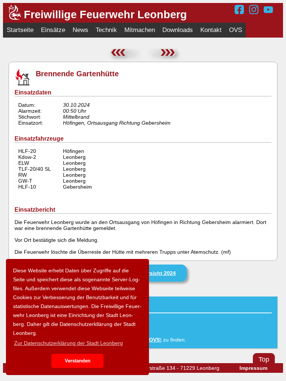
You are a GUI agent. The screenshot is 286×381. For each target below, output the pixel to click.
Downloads (177, 29)
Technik (106, 29)
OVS (235, 29)
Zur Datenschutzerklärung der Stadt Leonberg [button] (68, 343)
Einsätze (53, 29)
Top (263, 359)
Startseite (20, 29)
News (80, 29)
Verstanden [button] (77, 361)
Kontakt (211, 29)
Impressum (253, 368)
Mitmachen (139, 29)
